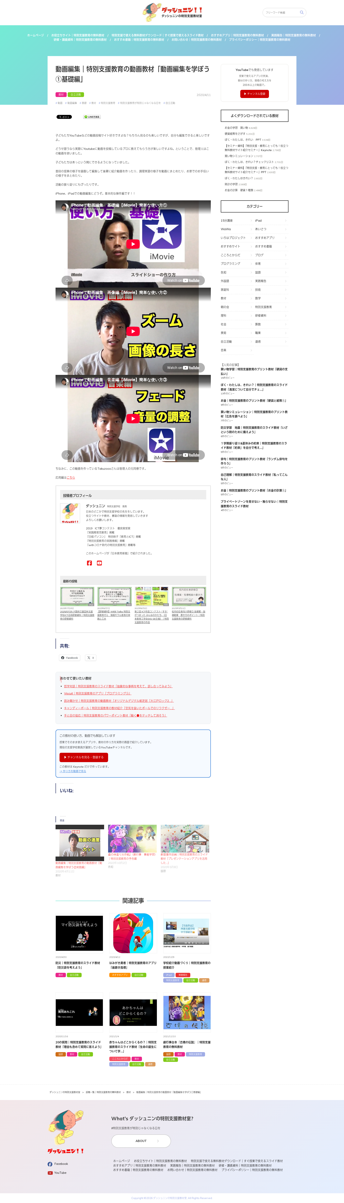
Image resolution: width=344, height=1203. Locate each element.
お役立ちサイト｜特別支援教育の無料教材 (77, 35)
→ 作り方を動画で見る (73, 771)
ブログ (259, 255)
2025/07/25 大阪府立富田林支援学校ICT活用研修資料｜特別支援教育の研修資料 (77, 615)
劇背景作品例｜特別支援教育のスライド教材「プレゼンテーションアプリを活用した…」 (184, 859)
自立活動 (76, 94)
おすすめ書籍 (263, 246)
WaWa (226, 229)
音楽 (223, 350)
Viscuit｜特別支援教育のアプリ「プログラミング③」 (98, 693)
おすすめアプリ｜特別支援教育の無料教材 (237, 35)
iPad (91, 604)
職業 (258, 333)
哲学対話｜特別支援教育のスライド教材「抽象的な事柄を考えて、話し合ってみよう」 (118, 686)
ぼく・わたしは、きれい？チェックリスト (249, 162)
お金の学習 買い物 (236, 128)
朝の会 (225, 307)
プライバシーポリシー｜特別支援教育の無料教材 (259, 40)
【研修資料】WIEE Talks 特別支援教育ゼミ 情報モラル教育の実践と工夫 (113, 615)
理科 (223, 315)
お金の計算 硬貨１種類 (239, 190)
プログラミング (230, 264)
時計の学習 (231, 184)
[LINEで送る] (92, 117)
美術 (223, 333)
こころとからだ (120, 1058)
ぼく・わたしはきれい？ (239, 178)
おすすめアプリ (120, 974)
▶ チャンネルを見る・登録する (84, 757)
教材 (61, 94)
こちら (71, 477)
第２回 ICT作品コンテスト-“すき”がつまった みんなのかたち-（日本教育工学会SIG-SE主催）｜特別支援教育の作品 (152, 617)
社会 (223, 324)
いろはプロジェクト (233, 238)
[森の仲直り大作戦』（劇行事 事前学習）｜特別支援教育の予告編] (132, 838)
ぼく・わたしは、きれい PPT (243, 140)
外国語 (225, 281)
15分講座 (227, 220)
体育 (258, 264)
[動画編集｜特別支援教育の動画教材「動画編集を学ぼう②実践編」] (80, 843)
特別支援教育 (108, 103)
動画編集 (72, 103)
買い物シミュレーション (239, 156)
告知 (129, 604)
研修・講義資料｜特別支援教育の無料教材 (80, 40)
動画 (60, 103)
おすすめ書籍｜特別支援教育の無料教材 (139, 40)
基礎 (84, 103)
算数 (258, 324)
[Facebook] (89, 563)
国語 (61, 1054)
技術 (258, 290)
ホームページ (35, 35)
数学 (258, 298)
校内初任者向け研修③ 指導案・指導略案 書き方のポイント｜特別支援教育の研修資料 (188, 615)
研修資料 (260, 315)
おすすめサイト (230, 246)
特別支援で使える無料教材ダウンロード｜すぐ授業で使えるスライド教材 (158, 35)
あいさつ (260, 229)
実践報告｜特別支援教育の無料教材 (293, 35)
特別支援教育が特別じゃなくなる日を (140, 103)
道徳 (204, 980)
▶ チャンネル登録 (254, 93)
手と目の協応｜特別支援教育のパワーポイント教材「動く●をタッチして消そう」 (115, 715)
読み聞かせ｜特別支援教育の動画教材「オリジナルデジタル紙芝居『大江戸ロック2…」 (119, 701)
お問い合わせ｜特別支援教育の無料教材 (197, 40)
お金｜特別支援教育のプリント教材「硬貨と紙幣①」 (254, 401)
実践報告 (183, 974)
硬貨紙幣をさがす (235, 134)
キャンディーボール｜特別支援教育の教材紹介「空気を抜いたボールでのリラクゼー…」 (119, 708)
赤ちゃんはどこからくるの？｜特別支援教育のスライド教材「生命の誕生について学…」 (133, 1046)
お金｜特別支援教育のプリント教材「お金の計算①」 (254, 490)
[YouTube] (99, 563)
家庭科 (225, 290)
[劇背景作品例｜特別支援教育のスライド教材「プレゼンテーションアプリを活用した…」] (185, 838)
